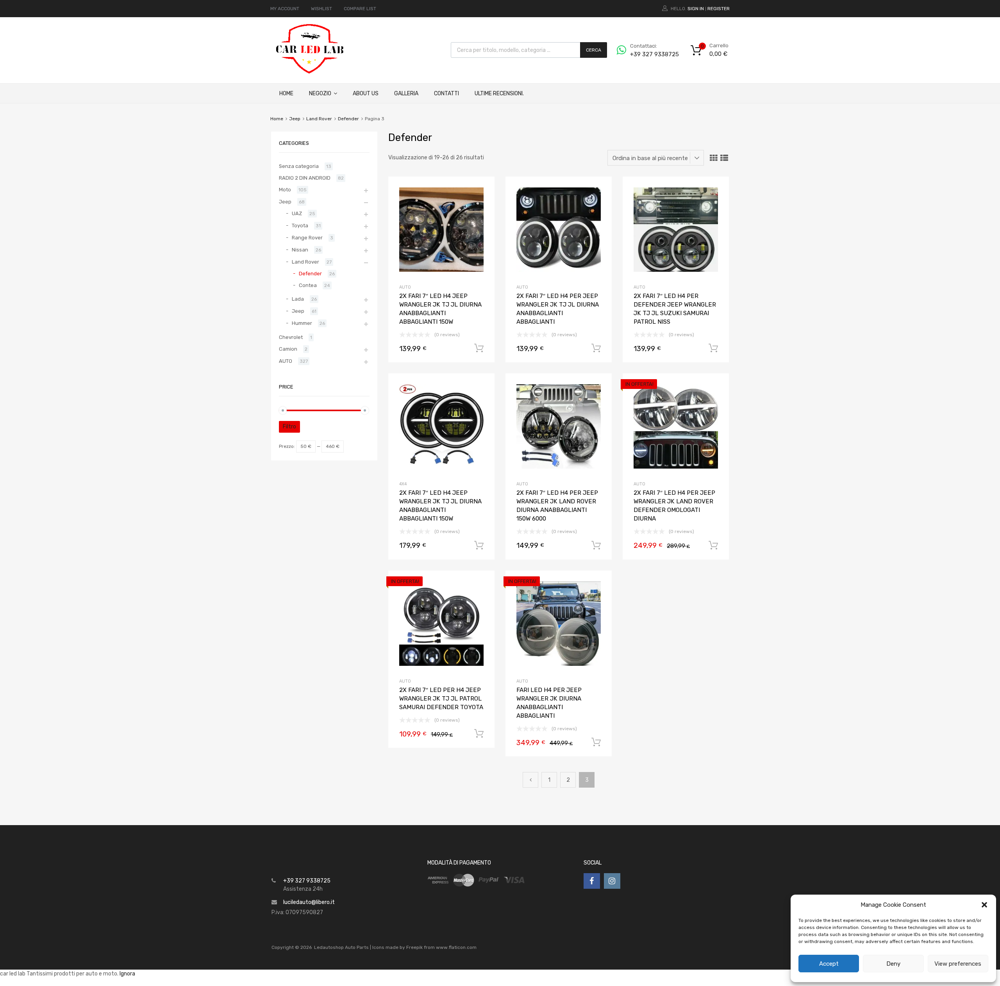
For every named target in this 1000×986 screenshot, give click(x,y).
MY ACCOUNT (284, 8)
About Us (366, 93)
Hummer (302, 323)
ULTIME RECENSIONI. (499, 93)
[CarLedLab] (310, 72)
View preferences (957, 963)
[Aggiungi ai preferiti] (482, 191)
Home (286, 93)
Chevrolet (291, 337)
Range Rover (307, 238)
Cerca (593, 50)
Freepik (414, 947)
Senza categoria (299, 166)
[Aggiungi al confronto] (482, 204)
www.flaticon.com (456, 947)
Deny (893, 963)
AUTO (405, 287)
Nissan (300, 250)
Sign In (696, 8)
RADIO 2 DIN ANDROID (304, 178)
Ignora (127, 973)
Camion (288, 349)
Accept (829, 963)
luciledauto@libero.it (309, 902)
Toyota (300, 225)
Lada (298, 299)
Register (718, 8)
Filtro (289, 426)
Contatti (446, 93)
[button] (984, 905)
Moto (285, 190)
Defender (348, 118)
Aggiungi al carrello (479, 348)
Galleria (406, 93)
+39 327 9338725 (649, 54)
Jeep (294, 118)
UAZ (297, 213)
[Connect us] (592, 881)
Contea (308, 285)
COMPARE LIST (360, 8)
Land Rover (319, 118)
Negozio (320, 93)
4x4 (403, 484)
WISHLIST (321, 8)
